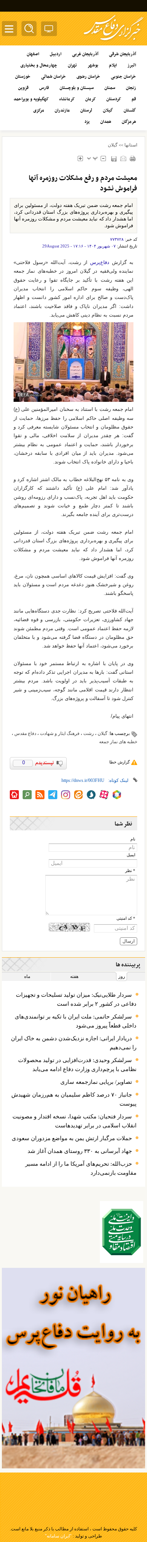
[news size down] (103, 158)
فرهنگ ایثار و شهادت (60, 733)
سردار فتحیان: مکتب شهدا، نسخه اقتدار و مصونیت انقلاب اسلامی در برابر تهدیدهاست (74, 1121)
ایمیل (131, 855)
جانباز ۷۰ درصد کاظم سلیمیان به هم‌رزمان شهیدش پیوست (73, 1099)
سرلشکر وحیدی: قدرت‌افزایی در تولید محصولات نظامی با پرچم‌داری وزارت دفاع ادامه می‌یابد (77, 1064)
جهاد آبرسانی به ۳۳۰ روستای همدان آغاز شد (80, 1151)
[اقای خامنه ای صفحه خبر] (121, 1232)
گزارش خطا (119, 762)
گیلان (113, 145)
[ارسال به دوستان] (123, 158)
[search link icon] (27, 794)
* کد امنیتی (125, 918)
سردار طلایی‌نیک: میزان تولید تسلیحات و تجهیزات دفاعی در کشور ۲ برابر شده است (76, 999)
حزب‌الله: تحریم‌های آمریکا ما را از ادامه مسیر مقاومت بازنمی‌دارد (80, 1168)
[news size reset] (92, 158)
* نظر (130, 871)
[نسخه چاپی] (132, 158)
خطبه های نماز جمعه (118, 741)
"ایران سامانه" (58, 1536)
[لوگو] (113, 41)
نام (132, 839)
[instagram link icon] (65, 794)
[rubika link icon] (116, 794)
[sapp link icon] (91, 794)
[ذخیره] (113, 158)
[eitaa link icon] (78, 794)
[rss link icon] (39, 794)
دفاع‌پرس (99, 262)
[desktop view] (49, 30)
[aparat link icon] (104, 794)
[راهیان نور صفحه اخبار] (73, 1368)
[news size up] (80, 158)
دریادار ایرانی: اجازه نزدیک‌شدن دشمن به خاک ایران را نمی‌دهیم (73, 1042)
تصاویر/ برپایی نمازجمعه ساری (96, 1082)
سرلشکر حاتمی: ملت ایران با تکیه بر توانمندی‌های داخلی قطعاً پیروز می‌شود (75, 1021)
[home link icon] (14, 794)
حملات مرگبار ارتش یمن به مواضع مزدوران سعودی (72, 1138)
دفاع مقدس (25, 733)
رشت (88, 733)
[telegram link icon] (52, 794)
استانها (130, 145)
